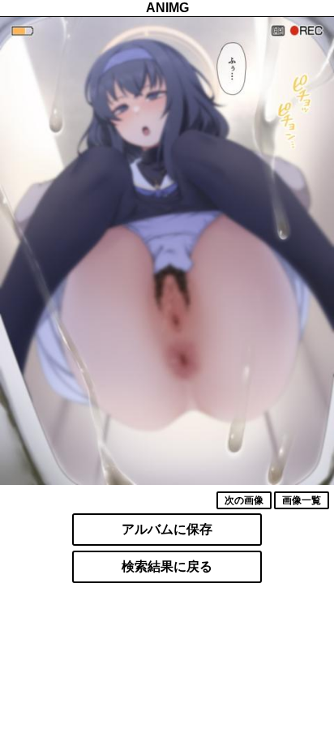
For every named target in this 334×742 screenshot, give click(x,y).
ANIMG (167, 8)
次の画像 (244, 500)
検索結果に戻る (167, 566)
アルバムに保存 (167, 529)
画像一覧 (301, 500)
